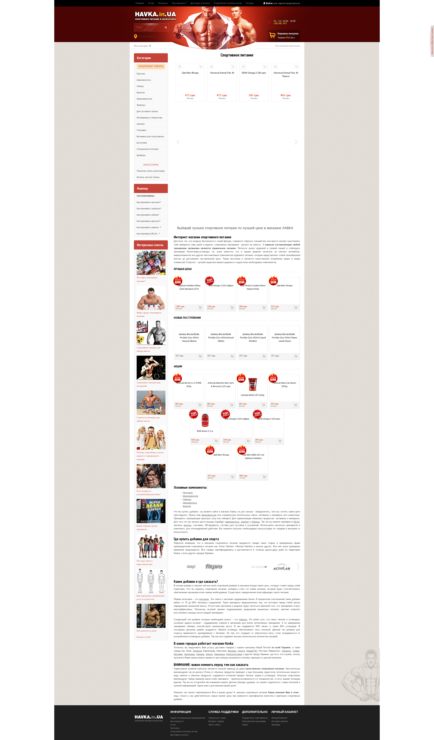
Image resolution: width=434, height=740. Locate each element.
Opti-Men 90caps (285, 285)
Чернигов (197, 651)
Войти (269, 3)
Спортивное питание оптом (228, 3)
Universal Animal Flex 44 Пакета (257, 75)
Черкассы (286, 651)
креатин (187, 525)
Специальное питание (148, 149)
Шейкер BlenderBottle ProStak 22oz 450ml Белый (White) (221, 337)
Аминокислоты (144, 80)
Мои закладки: (142, 46)
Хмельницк (219, 654)
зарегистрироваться (289, 3)
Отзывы (250, 3)
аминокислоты (232, 522)
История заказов (279, 721)
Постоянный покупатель (287, 46)
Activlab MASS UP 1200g (252, 395)
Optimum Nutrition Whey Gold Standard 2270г (189, 287)
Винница (232, 651)
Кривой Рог (251, 651)
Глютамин (141, 130)
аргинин (245, 522)
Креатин (141, 92)
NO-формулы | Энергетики (149, 118)
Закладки (275, 725)
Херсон (209, 654)
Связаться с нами (217, 718)
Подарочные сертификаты (255, 718)
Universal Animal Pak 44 (193, 73)
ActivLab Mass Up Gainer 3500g (284, 385)
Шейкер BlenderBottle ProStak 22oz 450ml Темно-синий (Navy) (285, 337)
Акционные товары (151, 66)
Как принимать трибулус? (149, 208)
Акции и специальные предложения (187, 718)
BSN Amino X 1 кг (205, 431)
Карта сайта (214, 725)
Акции (245, 725)
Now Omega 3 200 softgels (221, 285)
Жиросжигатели (144, 99)
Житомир (178, 654)
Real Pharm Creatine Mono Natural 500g (252, 287)
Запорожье (189, 654)
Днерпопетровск (234, 654)
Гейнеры (187, 499)
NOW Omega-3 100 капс (225, 73)
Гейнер (140, 86)
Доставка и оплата (200, 3)
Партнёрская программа (254, 721)
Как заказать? (179, 3)
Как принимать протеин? (149, 202)
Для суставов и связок (147, 111)
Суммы (296, 651)
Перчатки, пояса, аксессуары (151, 171)
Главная (140, 3)
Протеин (141, 74)
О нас (151, 3)
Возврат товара (216, 721)
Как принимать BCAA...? (148, 234)
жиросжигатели (209, 515)
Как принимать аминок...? (149, 227)
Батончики (142, 143)
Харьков (200, 654)
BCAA (296, 522)
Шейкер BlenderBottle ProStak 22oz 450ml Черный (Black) (189, 337)
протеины (204, 599)
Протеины (188, 493)
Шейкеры (141, 155)
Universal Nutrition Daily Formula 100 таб (288, 75)
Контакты (163, 3)
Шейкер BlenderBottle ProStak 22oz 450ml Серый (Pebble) (253, 337)
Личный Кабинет (279, 718)
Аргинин (141, 124)
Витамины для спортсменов (150, 136)
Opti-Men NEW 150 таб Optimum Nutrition (253, 456)
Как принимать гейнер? (148, 215)
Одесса (241, 651)
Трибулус (141, 105)
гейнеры (256, 522)
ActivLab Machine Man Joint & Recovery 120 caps (221, 385)
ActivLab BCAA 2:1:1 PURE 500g (188, 385)
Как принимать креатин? (148, 221)
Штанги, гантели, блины (148, 177)
